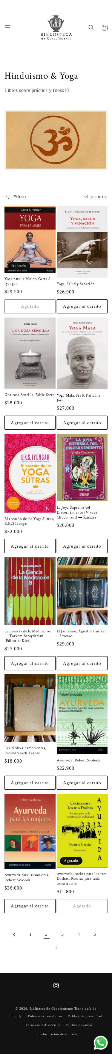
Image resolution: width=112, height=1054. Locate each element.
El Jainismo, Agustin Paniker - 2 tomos (81, 633)
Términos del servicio (43, 1025)
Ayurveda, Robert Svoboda (79, 760)
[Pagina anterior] (14, 934)
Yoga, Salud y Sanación (76, 284)
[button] (7, 27)
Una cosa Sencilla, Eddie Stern (29, 394)
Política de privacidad (85, 1016)
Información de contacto (58, 1034)
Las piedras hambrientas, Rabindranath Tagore (25, 750)
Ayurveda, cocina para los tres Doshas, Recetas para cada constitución (82, 878)
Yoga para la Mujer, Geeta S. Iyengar (28, 281)
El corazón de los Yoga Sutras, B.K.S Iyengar (29, 521)
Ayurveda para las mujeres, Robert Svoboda (26, 877)
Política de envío (79, 1025)
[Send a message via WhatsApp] (101, 1043)
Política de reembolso (45, 1016)
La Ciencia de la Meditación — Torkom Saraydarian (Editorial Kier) (27, 636)
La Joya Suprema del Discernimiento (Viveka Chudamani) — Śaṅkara (77, 512)
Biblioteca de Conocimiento (51, 1008)
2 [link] (46, 934)
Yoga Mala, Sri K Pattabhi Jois (78, 398)
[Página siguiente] (56, 947)
